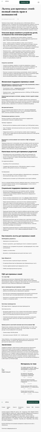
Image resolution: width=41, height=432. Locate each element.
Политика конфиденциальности (9, 428)
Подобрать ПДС (24, 2)
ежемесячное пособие (20, 88)
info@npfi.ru (9, 420)
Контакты (37, 407)
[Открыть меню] (38, 2)
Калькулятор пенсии (33, 402)
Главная (3, 407)
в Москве (26, 197)
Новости (15, 407)
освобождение (23, 183)
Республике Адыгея (16, 192)
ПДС (33, 407)
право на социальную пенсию (25, 229)
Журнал (28, 407)
